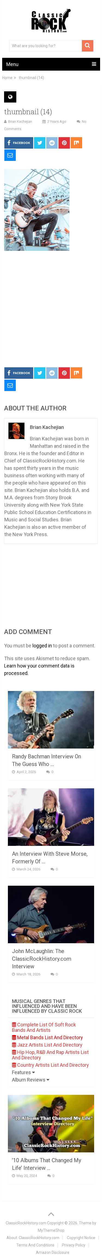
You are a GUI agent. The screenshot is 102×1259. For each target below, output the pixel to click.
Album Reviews (29, 1080)
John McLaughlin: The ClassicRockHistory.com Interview (41, 959)
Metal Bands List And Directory (49, 1037)
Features (22, 1072)
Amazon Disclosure (52, 1252)
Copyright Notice (81, 1238)
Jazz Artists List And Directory (49, 1045)
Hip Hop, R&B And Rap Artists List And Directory (50, 1054)
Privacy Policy (73, 1245)
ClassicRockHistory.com (26, 1223)
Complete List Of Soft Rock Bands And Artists (44, 1027)
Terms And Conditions (35, 1245)
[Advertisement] (51, 309)
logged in (42, 645)
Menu (12, 64)
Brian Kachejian (20, 121)
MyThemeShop (51, 1230)
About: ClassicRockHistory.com (33, 1238)
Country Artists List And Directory (52, 1065)
